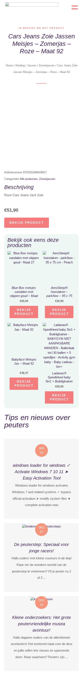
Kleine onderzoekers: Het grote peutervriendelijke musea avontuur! (41, 623)
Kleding (20, 65)
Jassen (31, 65)
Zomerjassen (47, 65)
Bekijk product (26, 222)
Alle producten (28, 178)
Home (9, 65)
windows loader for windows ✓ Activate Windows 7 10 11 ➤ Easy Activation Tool (41, 471)
